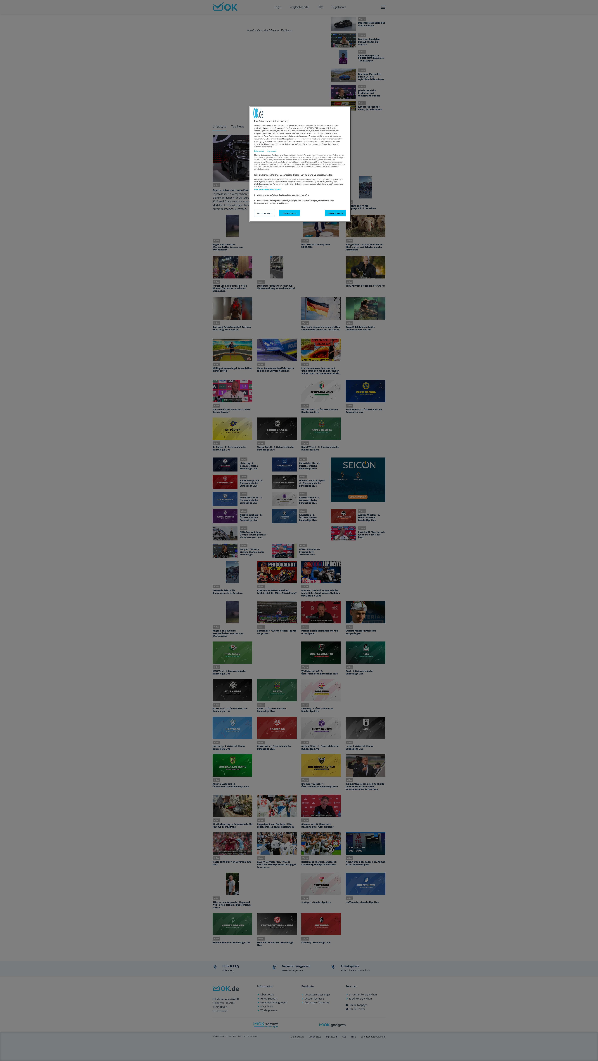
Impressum (271, 151)
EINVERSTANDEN (335, 213)
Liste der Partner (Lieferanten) (267, 189)
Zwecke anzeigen (264, 213)
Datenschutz (259, 151)
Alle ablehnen (289, 213)
